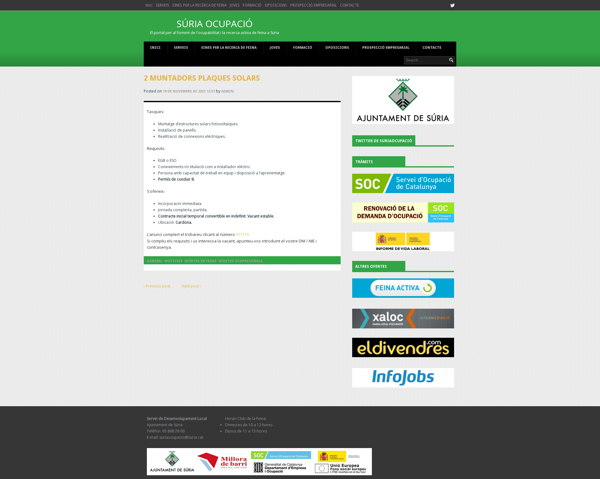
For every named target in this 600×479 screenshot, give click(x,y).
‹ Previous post (157, 286)
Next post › (191, 286)
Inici (148, 5)
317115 (242, 234)
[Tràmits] (403, 183)
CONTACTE (349, 5)
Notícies (173, 261)
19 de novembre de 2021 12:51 (189, 91)
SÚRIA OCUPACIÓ (214, 26)
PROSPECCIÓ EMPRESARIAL (313, 5)
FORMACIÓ (252, 5)
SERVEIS (162, 5)
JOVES (235, 5)
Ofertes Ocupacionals (240, 261)
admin (227, 91)
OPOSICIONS (276, 5)
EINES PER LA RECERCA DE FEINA (199, 5)
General (154, 261)
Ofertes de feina (200, 261)
